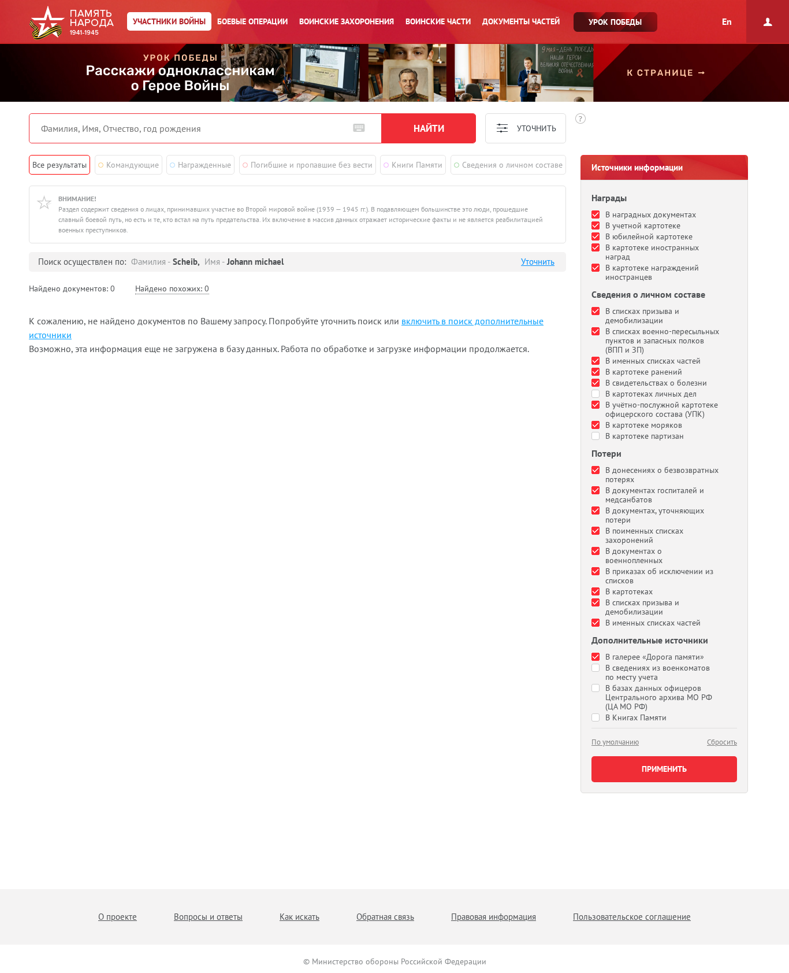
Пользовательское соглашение (632, 916)
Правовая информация (493, 916)
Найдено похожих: (172, 288)
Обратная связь (385, 916)
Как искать (299, 916)
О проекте (117, 916)
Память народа (71, 23)
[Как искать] (580, 118)
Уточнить (537, 262)
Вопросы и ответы (208, 916)
